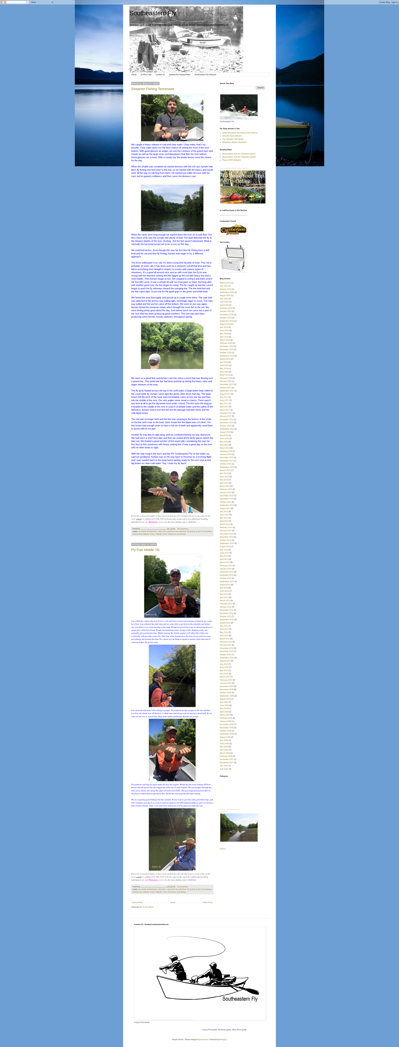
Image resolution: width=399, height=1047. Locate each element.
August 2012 (225, 585)
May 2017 (224, 404)
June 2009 (224, 705)
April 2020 (224, 305)
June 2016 (224, 438)
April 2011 (224, 635)
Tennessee (172, 534)
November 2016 (226, 423)
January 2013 (225, 569)
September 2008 (227, 734)
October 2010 (225, 655)
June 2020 (224, 302)
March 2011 (225, 639)
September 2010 (227, 658)
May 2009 (224, 708)
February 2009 (226, 718)
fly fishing (207, 531)
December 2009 (226, 686)
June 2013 (224, 553)
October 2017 (225, 388)
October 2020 (225, 289)
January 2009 (225, 721)
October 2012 (225, 578)
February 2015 (226, 489)
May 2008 (224, 747)
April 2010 (224, 674)
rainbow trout (137, 534)
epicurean (204, 1039)
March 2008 (225, 753)
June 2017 (224, 400)
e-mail (139, 518)
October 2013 (225, 540)
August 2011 (225, 623)
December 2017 (226, 384)
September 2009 (227, 696)
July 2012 (224, 588)
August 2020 (225, 295)
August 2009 (225, 699)
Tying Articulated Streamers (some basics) (239, 133)
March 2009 (225, 715)
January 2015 (225, 492)
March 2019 (225, 340)
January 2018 (225, 381)
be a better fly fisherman (147, 531)
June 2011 (224, 629)
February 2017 (226, 413)
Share (222, 849)
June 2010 (224, 667)
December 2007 (226, 759)
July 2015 (224, 473)
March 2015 (225, 486)
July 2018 (224, 362)
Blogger (223, 1039)
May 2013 (224, 556)
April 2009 (224, 712)
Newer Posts (137, 902)
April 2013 (224, 559)
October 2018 (225, 353)
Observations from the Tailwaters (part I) (239, 154)
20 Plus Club (146, 75)
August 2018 (225, 359)
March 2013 (225, 562)
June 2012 (224, 591)
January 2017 (225, 416)
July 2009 (224, 702)
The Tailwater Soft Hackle (233, 139)
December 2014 (226, 496)
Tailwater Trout (161, 534)
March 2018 (225, 375)
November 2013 (226, 537)
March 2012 (225, 600)
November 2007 (226, 763)
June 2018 (224, 365)
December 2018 (226, 346)
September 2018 (227, 356)
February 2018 (226, 378)
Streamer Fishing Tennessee (152, 89)
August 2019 (225, 324)
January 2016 (225, 454)
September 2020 (227, 292)
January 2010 (225, 683)
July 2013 (224, 550)
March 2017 (225, 410)
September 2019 (227, 321)
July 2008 (224, 740)
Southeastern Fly (152, 13)
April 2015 (224, 483)
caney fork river (172, 531)
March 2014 (225, 524)
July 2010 (224, 664)
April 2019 (224, 337)
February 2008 (226, 756)
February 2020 (226, 308)
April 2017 (224, 407)
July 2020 (224, 299)
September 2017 (227, 391)
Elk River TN (184, 531)
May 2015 (224, 480)
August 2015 (225, 470)
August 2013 (225, 546)
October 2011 (225, 616)
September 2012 (227, 581)
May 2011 (224, 632)
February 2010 (226, 680)
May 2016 (224, 442)
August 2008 (225, 737)
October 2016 (225, 426)
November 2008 (226, 728)
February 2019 (226, 343)
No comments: (183, 529)
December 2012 (226, 572)
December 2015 (226, 457)
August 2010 (225, 661)
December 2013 (226, 534)
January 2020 (225, 311)
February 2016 (226, 451)
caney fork (162, 531)
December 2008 (226, 724)
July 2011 (224, 626)
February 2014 (226, 527)
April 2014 (224, 521)
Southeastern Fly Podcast (205, 75)
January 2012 (225, 607)
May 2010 (224, 670)
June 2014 (224, 515)
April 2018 (224, 372)
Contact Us (160, 75)
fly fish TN (199, 531)
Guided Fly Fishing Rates (179, 75)
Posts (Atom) (148, 907)
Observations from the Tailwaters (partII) (239, 157)
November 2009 (226, 689)
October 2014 (225, 502)
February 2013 (226, 566)
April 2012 (224, 597)
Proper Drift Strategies (231, 160)
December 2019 (226, 315)
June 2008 (224, 744)
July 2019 (224, 327)
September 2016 (227, 429)
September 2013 (227, 543)
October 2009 (225, 693)
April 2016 (224, 445)
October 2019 (225, 318)
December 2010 (226, 648)
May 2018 (224, 368)
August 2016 (225, 432)
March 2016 (225, 448)
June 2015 (224, 477)
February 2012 (226, 604)
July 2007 (224, 766)
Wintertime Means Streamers (234, 142)
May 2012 (224, 594)
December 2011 (226, 610)
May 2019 (224, 334)
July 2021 (224, 286)
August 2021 (225, 283)
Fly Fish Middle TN (145, 550)
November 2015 (226, 461)
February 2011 (226, 642)
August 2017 (225, 394)
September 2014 (227, 505)
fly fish (192, 531)
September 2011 (227, 619)
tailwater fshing (148, 534)
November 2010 (226, 651)
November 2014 (226, 499)
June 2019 (224, 330)
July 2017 (224, 397)
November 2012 (226, 575)
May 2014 (224, 518)
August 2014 (225, 508)
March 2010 (225, 677)
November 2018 (226, 349)
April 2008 (224, 750)
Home (134, 75)
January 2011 (225, 645)
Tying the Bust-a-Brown (232, 136)
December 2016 (226, 419)
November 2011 (226, 613)
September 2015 (227, 467)
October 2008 (225, 731)
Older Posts (207, 902)
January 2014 (225, 530)
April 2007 (224, 769)
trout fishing (181, 534)
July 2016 (224, 435)
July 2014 (224, 511)
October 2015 (225, 464)
